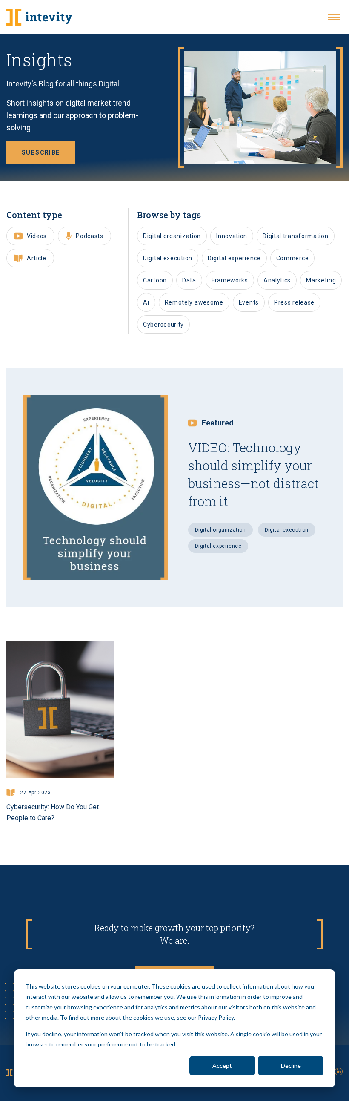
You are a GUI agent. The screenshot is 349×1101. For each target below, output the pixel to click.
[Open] (334, 17)
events (249, 302)
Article (36, 258)
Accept (222, 1065)
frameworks (230, 280)
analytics (277, 280)
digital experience (234, 258)
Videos (37, 236)
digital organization (172, 236)
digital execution (167, 258)
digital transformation (295, 236)
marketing (321, 280)
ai (146, 302)
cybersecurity (163, 324)
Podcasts (89, 236)
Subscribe (41, 152)
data (189, 280)
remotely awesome (194, 302)
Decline (291, 1065)
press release (294, 302)
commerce (292, 258)
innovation (231, 236)
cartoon (155, 280)
